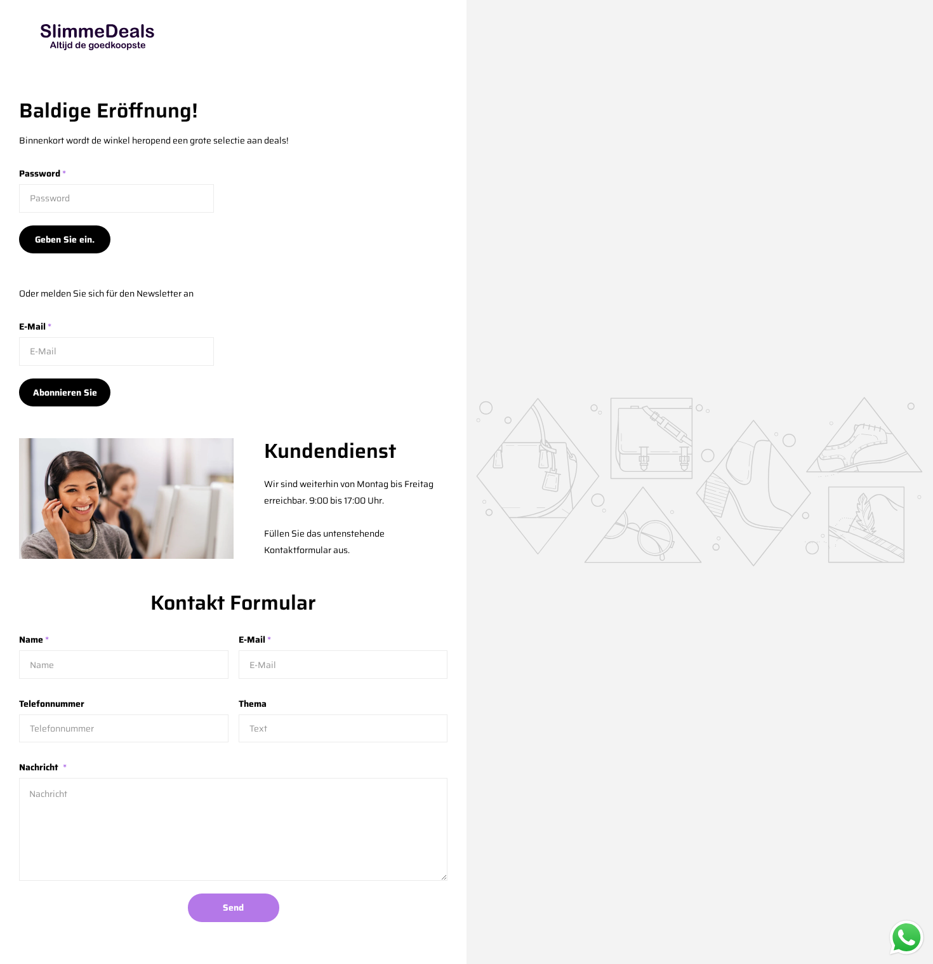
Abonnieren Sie (65, 392)
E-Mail (35, 326)
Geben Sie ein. (65, 239)
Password (42, 173)
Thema (253, 704)
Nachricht (43, 767)
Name (34, 639)
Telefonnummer (51, 704)
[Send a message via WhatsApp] (907, 938)
